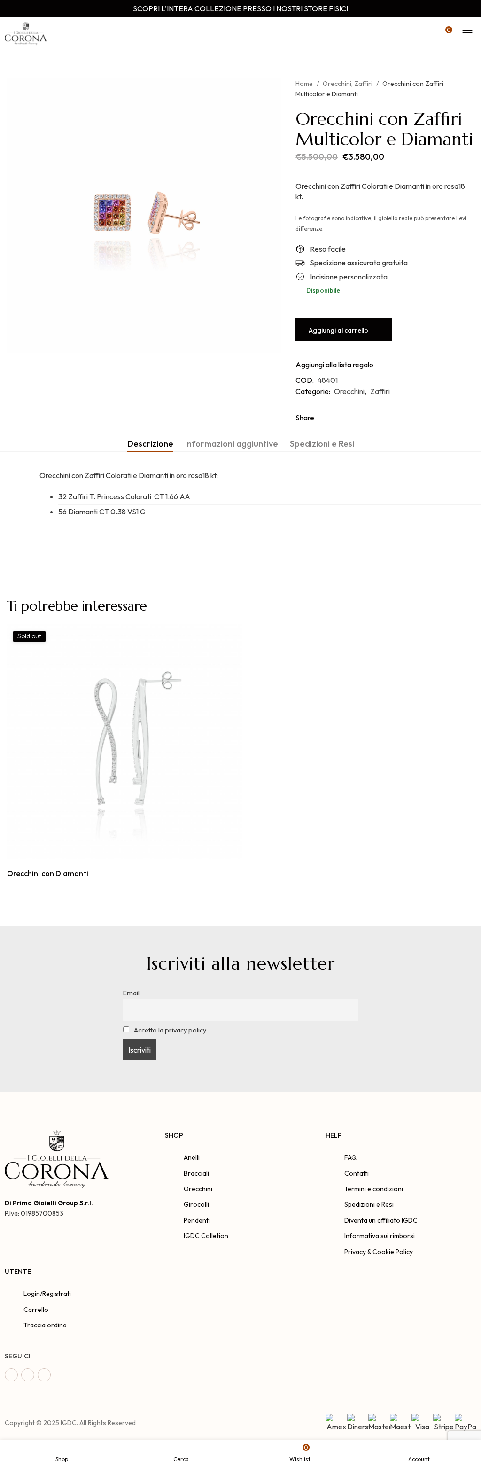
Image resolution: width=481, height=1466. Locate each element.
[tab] (150, 444)
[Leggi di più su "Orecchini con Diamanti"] (114, 849)
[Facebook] (11, 1374)
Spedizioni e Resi (322, 443)
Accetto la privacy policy (169, 1030)
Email (131, 993)
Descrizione (150, 443)
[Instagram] (27, 1374)
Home (304, 83)
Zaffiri (363, 83)
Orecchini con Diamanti (47, 873)
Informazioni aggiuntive (231, 443)
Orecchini (337, 83)
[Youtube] (44, 1374)
